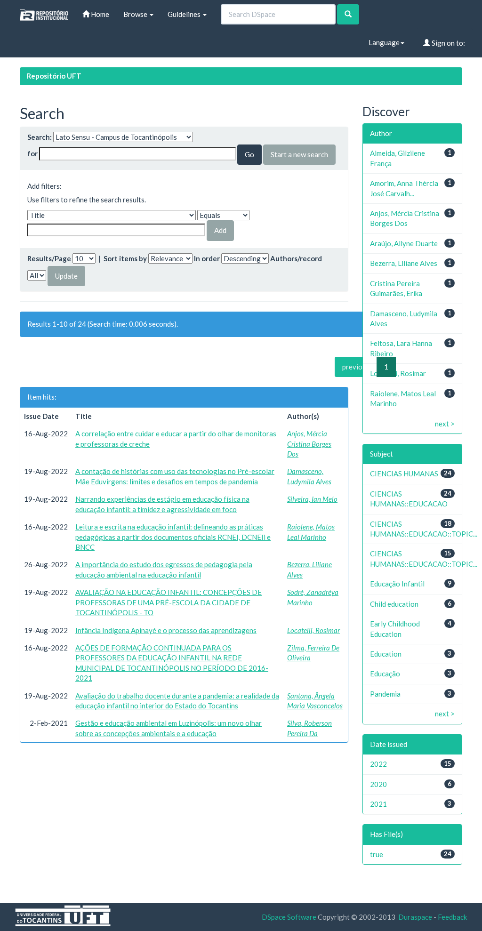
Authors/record (296, 258)
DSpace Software (289, 917)
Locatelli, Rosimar (313, 630)
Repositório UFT (54, 76)
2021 (378, 804)
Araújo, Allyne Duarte (404, 243)
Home (99, 14)
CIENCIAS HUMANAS (404, 473)
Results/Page (49, 258)
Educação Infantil (397, 583)
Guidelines (185, 14)
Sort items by (125, 258)
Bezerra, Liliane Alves (403, 263)
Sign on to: (447, 43)
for (32, 153)
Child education (394, 604)
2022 (378, 764)
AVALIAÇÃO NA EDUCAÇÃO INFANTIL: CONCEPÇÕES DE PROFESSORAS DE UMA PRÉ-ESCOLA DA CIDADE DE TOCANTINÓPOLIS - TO (168, 602)
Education (386, 654)
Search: (39, 137)
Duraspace (415, 917)
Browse (136, 14)
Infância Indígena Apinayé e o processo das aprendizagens (166, 630)
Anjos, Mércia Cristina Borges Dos (309, 443)
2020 (378, 784)
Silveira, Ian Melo (312, 499)
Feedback (452, 917)
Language (384, 42)
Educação (385, 673)
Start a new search (299, 154)
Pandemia (385, 694)
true (376, 854)
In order (207, 258)
